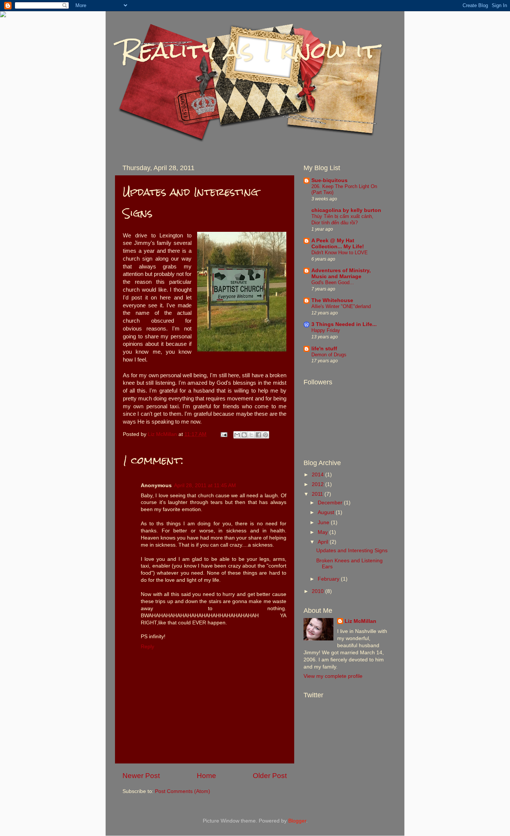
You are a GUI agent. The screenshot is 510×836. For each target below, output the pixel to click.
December (331, 502)
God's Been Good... (332, 282)
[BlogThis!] (244, 435)
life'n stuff (324, 348)
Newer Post (141, 776)
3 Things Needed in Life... (344, 324)
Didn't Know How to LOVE (339, 252)
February (329, 579)
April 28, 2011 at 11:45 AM (205, 485)
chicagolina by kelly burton (346, 210)
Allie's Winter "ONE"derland (341, 306)
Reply (147, 646)
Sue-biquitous (329, 180)
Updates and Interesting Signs (352, 550)
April (324, 542)
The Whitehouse (332, 300)
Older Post (270, 776)
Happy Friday (325, 330)
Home (206, 776)
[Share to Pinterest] (265, 435)
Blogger (297, 821)
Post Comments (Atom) (182, 791)
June (324, 522)
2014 (318, 474)
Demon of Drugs (328, 354)
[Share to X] (251, 435)
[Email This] (237, 435)
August (327, 512)
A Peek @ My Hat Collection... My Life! (337, 243)
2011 (318, 494)
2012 (318, 484)
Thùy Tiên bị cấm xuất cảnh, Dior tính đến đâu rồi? (342, 219)
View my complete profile (333, 676)
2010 (318, 591)
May (323, 532)
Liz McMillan (360, 621)
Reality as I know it (250, 50)
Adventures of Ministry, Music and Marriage (341, 273)
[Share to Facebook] (258, 435)
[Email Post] (223, 434)
